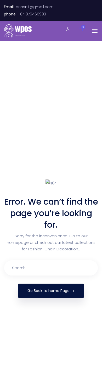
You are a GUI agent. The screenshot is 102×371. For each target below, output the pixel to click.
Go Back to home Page (48, 290)
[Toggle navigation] (95, 31)
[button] (78, 29)
